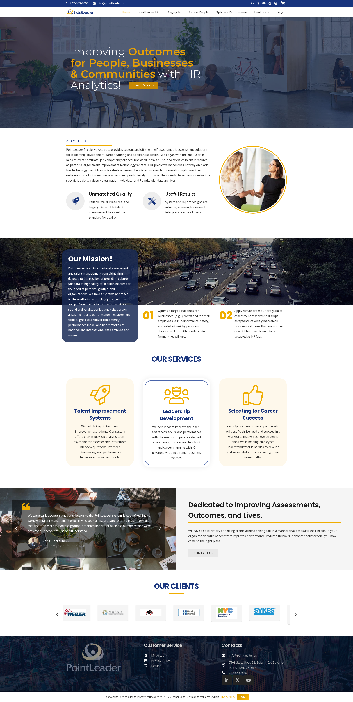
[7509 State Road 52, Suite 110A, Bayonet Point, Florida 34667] (225, 665)
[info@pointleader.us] (225, 655)
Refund (156, 666)
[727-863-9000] (225, 672)
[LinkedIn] (252, 3)
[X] (258, 3)
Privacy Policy (160, 661)
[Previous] (17, 528)
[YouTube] (264, 3)
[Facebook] (270, 3)
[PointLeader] (80, 12)
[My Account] (147, 655)
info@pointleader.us (243, 655)
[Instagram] (276, 3)
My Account (159, 655)
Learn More (143, 85)
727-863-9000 (238, 673)
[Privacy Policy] (147, 660)
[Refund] (147, 665)
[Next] (160, 528)
